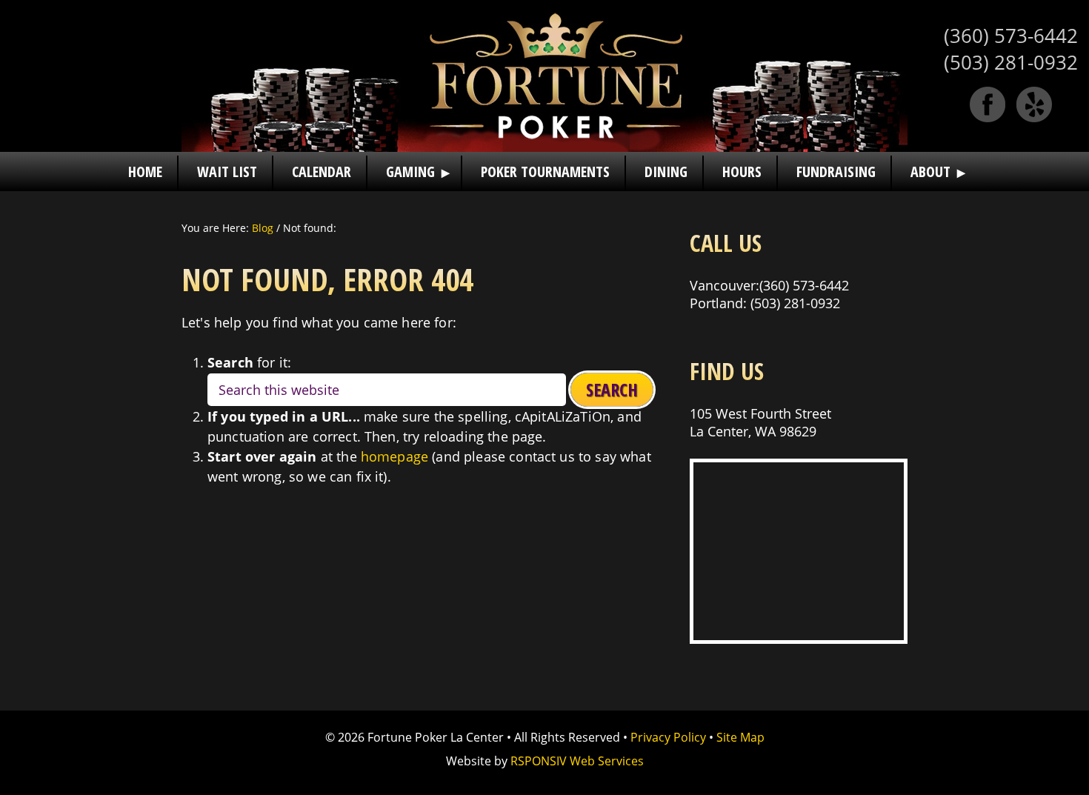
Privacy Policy (668, 737)
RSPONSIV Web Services (577, 761)
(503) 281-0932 (1011, 62)
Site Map (740, 737)
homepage (394, 456)
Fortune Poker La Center (544, 76)
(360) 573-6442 (1011, 35)
